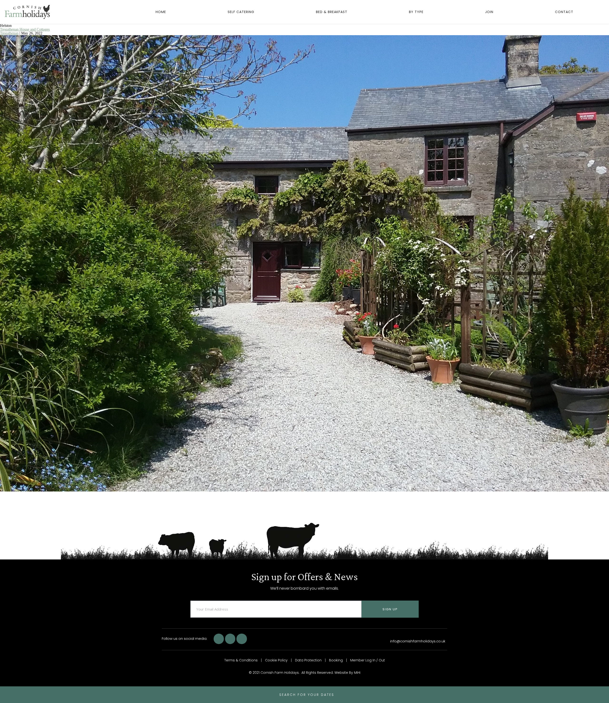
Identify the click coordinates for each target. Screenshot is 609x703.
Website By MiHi (347, 672)
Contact (564, 12)
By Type (416, 12)
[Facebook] (219, 639)
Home (161, 12)
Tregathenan (9, 33)
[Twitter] (230, 639)
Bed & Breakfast (331, 12)
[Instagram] (241, 639)
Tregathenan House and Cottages (25, 29)
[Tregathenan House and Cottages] (304, 490)
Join (489, 12)
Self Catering (241, 12)
